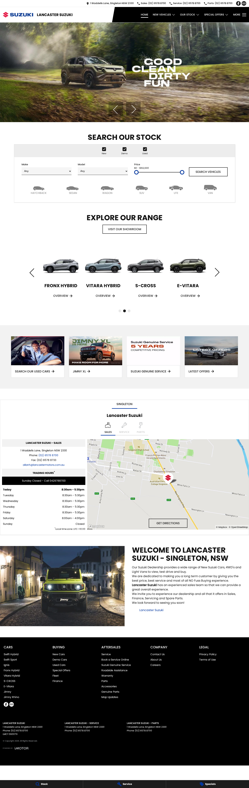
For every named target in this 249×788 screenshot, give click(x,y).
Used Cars (59, 665)
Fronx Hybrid (11, 670)
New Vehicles (162, 14)
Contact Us (157, 654)
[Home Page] (18, 15)
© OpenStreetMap (238, 527)
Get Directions (168, 523)
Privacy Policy (208, 654)
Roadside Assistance (114, 670)
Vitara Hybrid (12, 676)
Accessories (109, 686)
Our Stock (187, 14)
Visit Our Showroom (124, 229)
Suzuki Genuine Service (116, 665)
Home (144, 14)
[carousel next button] (133, 109)
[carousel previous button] (115, 109)
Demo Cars (60, 659)
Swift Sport (10, 659)
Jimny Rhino (11, 697)
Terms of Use (207, 659)
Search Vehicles (208, 172)
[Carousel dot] (120, 311)
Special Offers (214, 14)
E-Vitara (9, 686)
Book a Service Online (115, 659)
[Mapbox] (97, 526)
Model (81, 164)
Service (106, 654)
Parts (104, 681)
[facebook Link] (238, 3)
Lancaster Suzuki (151, 610)
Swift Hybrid (11, 654)
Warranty (107, 676)
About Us (156, 659)
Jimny (7, 692)
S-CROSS (9, 681)
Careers (155, 665)
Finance (58, 681)
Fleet (56, 676)
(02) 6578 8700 (48, 455)
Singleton (124, 404)
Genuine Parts (110, 692)
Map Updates (109, 697)
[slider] (136, 172)
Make (25, 164)
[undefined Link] (244, 3)
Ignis (6, 665)
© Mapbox (221, 527)
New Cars (59, 654)
